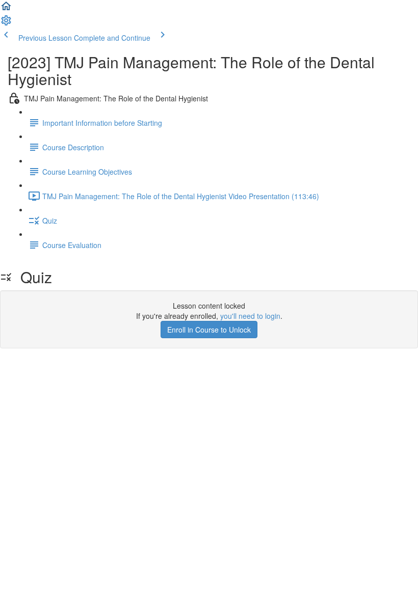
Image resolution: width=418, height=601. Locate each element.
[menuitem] (6, 23)
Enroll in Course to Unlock (209, 329)
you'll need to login (250, 316)
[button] (6, 9)
